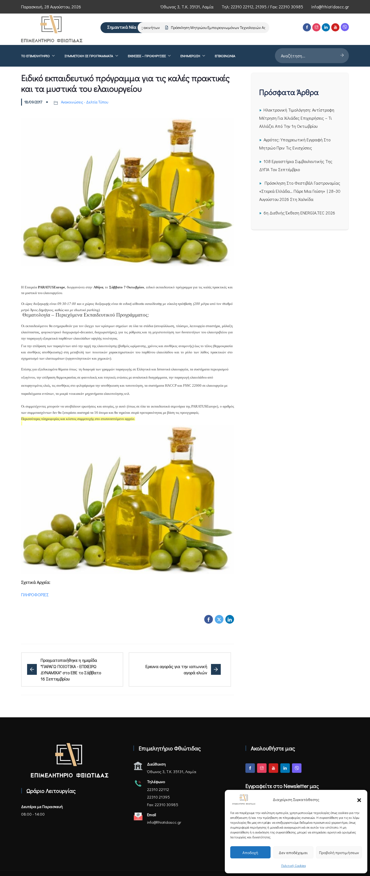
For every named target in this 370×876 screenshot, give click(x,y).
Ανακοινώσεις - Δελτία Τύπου (84, 102)
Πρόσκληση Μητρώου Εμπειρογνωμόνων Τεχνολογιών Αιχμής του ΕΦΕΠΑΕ (221, 27)
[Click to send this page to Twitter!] (219, 619)
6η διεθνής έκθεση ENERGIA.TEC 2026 (299, 213)
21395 (261, 6)
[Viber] (345, 27)
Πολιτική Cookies (293, 865)
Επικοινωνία (225, 56)
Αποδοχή (250, 852)
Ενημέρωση (190, 56)
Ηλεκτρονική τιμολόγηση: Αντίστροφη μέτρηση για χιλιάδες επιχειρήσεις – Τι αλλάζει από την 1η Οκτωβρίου (296, 118)
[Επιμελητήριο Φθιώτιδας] (51, 29)
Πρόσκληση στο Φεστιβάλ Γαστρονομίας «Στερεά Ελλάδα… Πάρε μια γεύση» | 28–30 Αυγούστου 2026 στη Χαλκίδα (299, 191)
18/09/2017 (33, 102)
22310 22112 (242, 6)
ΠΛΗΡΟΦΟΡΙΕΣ (35, 594)
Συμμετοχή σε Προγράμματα (88, 56)
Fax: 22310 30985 (162, 804)
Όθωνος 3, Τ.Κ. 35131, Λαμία (187, 6)
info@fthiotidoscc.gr (330, 6)
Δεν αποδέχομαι (293, 852)
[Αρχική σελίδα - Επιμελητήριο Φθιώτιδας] (69, 760)
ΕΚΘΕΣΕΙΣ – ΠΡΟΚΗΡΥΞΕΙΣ (147, 56)
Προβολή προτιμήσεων (339, 852)
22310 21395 (158, 797)
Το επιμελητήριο (35, 56)
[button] (359, 799)
